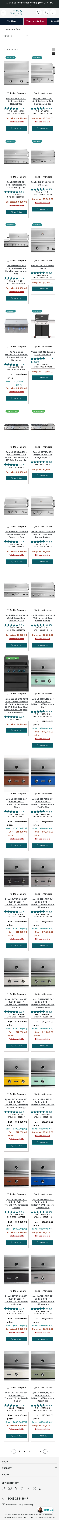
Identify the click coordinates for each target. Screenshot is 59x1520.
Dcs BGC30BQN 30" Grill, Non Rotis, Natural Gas (16, 101)
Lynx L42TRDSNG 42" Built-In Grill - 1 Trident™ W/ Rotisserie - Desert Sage (42, 1397)
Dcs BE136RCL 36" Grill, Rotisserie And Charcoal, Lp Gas (42, 101)
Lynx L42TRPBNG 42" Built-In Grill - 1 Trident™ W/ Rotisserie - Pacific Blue (42, 1203)
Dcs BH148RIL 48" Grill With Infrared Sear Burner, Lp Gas (16, 618)
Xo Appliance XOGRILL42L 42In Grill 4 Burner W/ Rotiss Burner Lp (16, 356)
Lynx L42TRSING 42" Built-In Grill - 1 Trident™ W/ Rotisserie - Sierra (16, 1203)
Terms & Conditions (46, 1517)
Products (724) (13, 29)
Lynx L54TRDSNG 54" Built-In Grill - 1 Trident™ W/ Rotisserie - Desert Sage (42, 1003)
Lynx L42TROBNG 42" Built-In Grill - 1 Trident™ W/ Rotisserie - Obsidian (16, 1300)
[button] (3, 13)
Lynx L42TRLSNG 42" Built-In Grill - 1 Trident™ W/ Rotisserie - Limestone (42, 1300)
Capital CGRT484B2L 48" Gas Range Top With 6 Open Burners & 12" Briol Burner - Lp (16, 456)
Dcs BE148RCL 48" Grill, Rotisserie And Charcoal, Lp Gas (16, 185)
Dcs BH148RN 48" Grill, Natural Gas (42, 183)
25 (39, 1451)
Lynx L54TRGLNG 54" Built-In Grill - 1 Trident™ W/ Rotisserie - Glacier (16, 1003)
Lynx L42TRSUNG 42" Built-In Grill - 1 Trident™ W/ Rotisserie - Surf (42, 1103)
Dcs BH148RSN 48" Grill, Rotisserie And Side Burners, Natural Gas (16, 269)
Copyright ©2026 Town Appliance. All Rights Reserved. (29, 1514)
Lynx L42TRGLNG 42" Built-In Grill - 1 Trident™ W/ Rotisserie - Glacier (16, 1397)
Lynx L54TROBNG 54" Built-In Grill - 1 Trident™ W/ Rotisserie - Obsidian (16, 903)
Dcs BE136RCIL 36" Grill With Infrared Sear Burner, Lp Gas (43, 534)
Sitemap (8, 1517)
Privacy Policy (30, 1517)
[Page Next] (45, 1451)
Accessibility (18, 1517)
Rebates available (16, 122)
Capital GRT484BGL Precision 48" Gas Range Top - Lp (43, 455)
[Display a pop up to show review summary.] (53, 359)
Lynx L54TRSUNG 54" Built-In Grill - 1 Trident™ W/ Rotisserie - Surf (42, 703)
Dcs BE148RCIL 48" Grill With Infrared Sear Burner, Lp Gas (43, 618)
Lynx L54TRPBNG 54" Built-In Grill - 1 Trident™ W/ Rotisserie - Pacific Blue (42, 803)
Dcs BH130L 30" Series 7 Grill (42, 266)
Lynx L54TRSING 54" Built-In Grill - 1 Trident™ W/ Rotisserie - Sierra (16, 803)
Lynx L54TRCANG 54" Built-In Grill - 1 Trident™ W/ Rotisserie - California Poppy (16, 1103)
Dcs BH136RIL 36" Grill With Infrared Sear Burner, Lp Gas (16, 534)
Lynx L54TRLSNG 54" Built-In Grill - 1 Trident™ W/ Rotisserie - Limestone (42, 903)
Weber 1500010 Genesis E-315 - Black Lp (43, 353)
